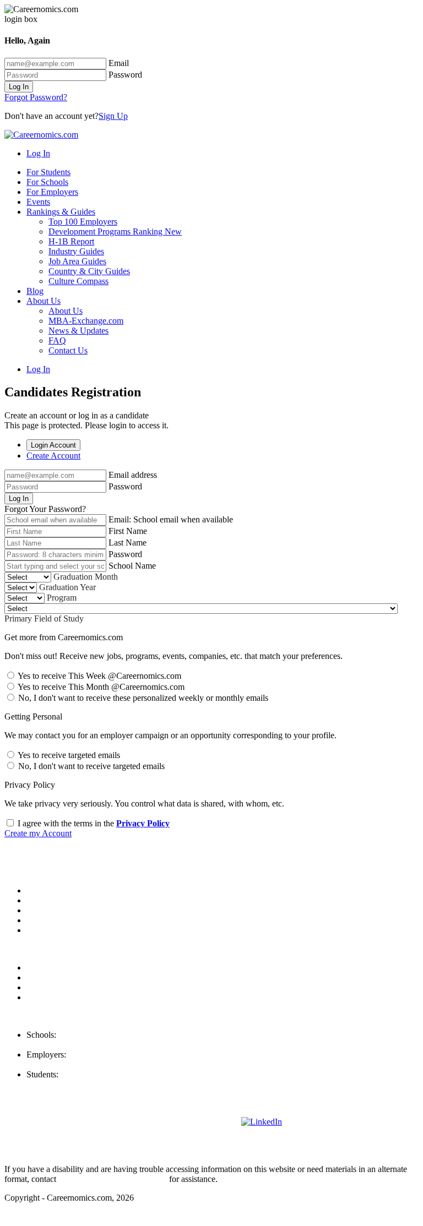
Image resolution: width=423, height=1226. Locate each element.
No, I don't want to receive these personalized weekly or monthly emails (142, 697)
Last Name (128, 542)
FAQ (57, 340)
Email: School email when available (171, 519)
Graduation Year (67, 587)
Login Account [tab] (53, 445)
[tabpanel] (211, 492)
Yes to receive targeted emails (68, 755)
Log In (19, 87)
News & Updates (78, 330)
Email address (133, 474)
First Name (128, 531)
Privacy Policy (143, 823)
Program (62, 597)
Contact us (44, 920)
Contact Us (68, 350)
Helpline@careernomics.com (76, 1084)
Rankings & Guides (60, 211)
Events (38, 201)
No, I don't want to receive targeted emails (90, 766)
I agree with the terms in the (92, 823)
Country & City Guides (89, 271)
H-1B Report (71, 241)
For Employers (52, 192)
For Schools (47, 182)
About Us (43, 301)
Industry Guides (76, 251)
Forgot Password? (35, 97)
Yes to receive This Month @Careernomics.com (100, 686)
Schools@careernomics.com (75, 1044)
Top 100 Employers (82, 221)
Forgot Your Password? (45, 509)
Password (125, 74)
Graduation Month (85, 576)
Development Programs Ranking (115, 231)
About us (42, 890)
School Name (132, 565)
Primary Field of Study (44, 618)
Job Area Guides (77, 261)
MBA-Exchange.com (85, 320)
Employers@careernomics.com (80, 1064)
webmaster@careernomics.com (112, 1179)
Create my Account (38, 833)
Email (119, 63)
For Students (48, 172)
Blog (35, 291)
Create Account (53, 455)
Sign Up (113, 116)
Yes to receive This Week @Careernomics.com (98, 675)
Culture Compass (78, 281)
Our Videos (46, 930)
